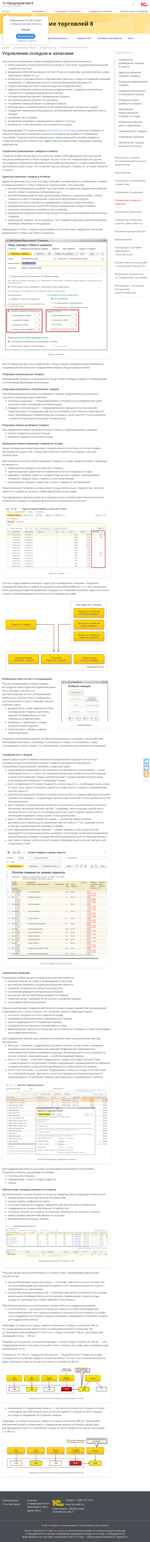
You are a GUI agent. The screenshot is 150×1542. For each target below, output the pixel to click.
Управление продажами (129, 192)
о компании (61, 1530)
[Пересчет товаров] (56, 538)
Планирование (123, 239)
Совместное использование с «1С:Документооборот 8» (131, 264)
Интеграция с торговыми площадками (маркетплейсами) (129, 289)
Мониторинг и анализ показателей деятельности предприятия (130, 161)
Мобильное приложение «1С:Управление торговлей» (131, 275)
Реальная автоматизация (62, 130)
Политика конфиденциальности (38, 1502)
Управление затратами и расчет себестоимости (128, 221)
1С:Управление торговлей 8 (52, 23)
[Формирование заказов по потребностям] (56, 1241)
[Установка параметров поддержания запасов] (56, 1119)
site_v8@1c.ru (77, 1504)
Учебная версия (10, 1500)
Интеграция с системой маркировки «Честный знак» (128, 251)
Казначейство (123, 172)
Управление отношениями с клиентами (130, 182)
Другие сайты (34, 1510)
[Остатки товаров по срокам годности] (56, 904)
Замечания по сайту (37, 1506)
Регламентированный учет (130, 231)
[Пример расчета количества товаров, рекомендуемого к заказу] (56, 1380)
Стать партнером (11, 1504)
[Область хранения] (56, 294)
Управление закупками (128, 211)
